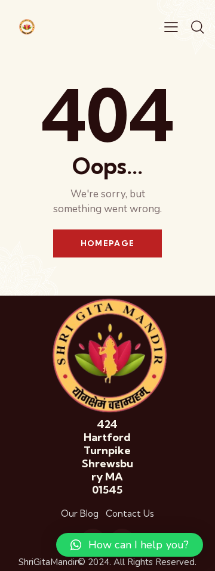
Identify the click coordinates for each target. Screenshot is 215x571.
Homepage (107, 243)
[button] (129, 545)
